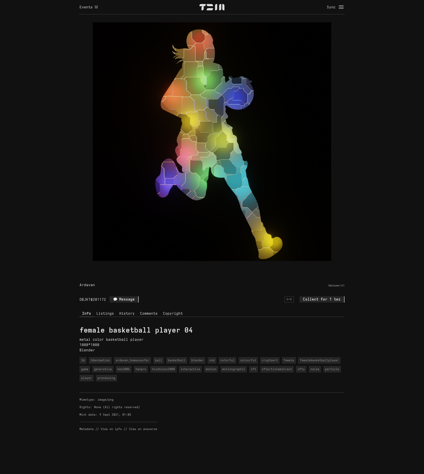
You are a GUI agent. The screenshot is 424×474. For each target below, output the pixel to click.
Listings (105, 313)
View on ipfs (111, 429)
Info (86, 313)
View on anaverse (143, 429)
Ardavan (87, 285)
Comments (149, 313)
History (127, 313)
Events (86, 7)
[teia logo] (212, 7)
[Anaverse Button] (217, 266)
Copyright (173, 313)
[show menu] (341, 7)
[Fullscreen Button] (207, 266)
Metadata (87, 429)
